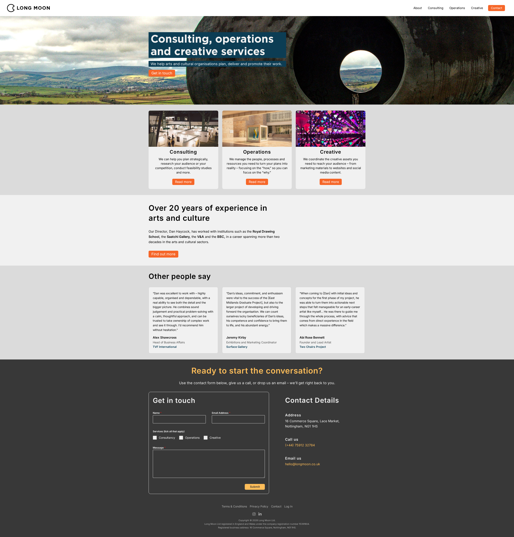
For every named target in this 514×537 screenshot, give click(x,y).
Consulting (435, 8)
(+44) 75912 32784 (300, 445)
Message (159, 447)
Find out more (163, 254)
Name (157, 412)
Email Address (221, 412)
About (417, 8)
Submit (255, 486)
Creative (477, 8)
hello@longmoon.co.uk (302, 464)
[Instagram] (254, 514)
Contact (496, 8)
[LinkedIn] (260, 514)
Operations (457, 8)
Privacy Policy (259, 506)
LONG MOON (33, 8)
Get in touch (161, 73)
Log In (288, 506)
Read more (183, 182)
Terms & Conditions (234, 506)
